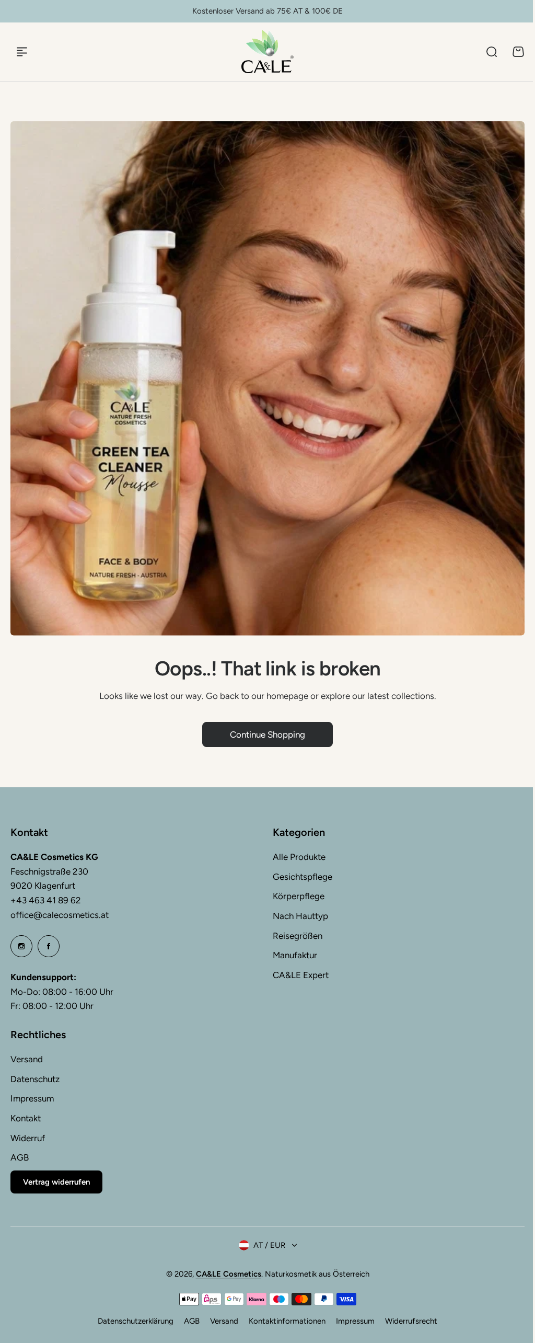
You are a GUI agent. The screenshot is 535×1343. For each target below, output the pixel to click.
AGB (19, 1157)
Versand (26, 1059)
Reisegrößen (297, 936)
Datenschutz (35, 1079)
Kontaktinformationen (287, 1321)
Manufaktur (295, 955)
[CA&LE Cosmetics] (267, 51)
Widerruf (27, 1138)
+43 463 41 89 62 (45, 900)
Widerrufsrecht (411, 1321)
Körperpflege (298, 896)
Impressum (32, 1098)
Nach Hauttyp (300, 916)
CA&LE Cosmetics (228, 1274)
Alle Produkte (299, 857)
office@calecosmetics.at (59, 915)
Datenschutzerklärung (135, 1321)
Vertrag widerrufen (56, 1182)
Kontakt (25, 1118)
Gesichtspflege (302, 876)
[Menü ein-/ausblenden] (21, 51)
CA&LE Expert (301, 975)
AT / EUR (269, 1245)
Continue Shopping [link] (267, 734)
